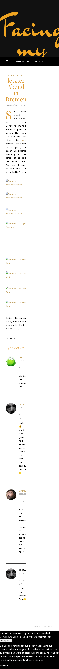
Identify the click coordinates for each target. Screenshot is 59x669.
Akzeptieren (6, 640)
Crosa (12, 338)
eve (20, 357)
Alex (24, 140)
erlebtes (21, 75)
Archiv (39, 61)
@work (10, 75)
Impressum (22, 61)
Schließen (4, 665)
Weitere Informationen (40, 636)
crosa (22, 404)
